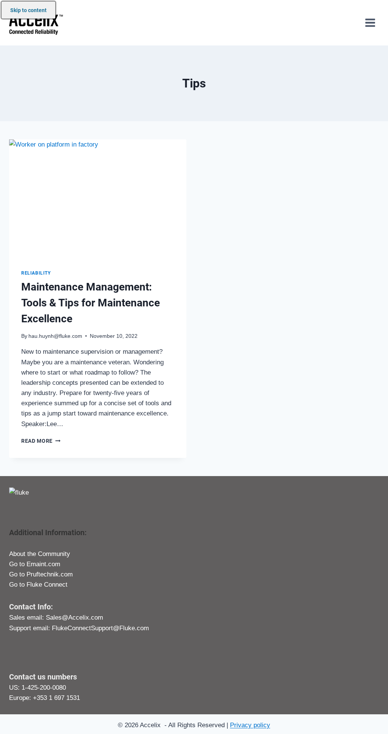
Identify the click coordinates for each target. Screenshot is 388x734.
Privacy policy (250, 725)
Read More (41, 441)
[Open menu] (370, 22)
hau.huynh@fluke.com (55, 336)
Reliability (36, 273)
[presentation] (97, 198)
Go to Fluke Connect (38, 584)
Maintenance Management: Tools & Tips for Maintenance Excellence (90, 303)
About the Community (39, 554)
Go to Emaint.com (34, 564)
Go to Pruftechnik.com (41, 574)
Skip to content (28, 10)
